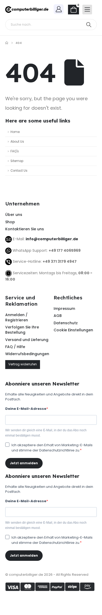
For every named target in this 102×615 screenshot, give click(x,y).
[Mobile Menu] (87, 9)
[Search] (89, 24)
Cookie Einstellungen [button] (73, 330)
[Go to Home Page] (6, 43)
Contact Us (18, 171)
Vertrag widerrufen (22, 364)
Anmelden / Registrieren (16, 317)
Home (15, 132)
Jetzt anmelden (24, 463)
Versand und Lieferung (26, 339)
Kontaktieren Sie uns (24, 229)
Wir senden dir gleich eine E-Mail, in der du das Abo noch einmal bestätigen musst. (46, 432)
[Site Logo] (26, 9)
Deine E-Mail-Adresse (25, 408)
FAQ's (14, 151)
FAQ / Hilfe (15, 346)
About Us (17, 141)
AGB (58, 315)
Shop (10, 222)
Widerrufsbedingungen (26, 353)
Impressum (64, 308)
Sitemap (16, 161)
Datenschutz (66, 323)
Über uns (13, 214)
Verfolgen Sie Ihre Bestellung (22, 330)
